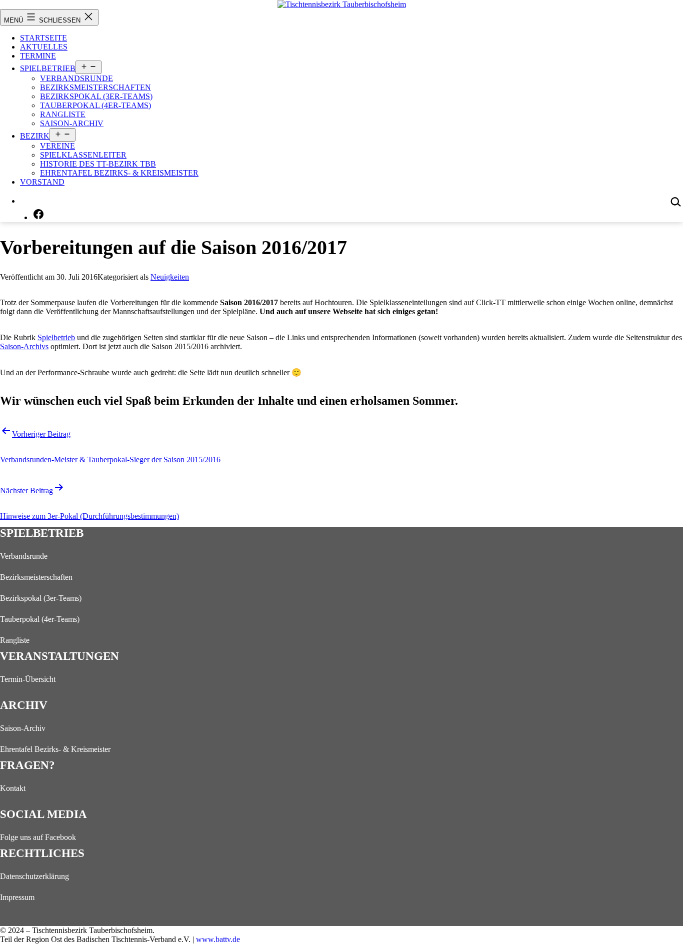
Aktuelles (44, 47)
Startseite (43, 38)
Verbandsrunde (76, 78)
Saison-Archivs (24, 346)
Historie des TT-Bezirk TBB (98, 164)
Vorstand (42, 182)
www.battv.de (218, 939)
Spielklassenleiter (83, 155)
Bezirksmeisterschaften (95, 87)
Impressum (17, 897)
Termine (38, 56)
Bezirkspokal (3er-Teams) (96, 96)
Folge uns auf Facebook (38, 837)
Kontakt (13, 788)
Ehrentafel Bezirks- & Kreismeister (119, 173)
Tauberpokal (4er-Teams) (95, 105)
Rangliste (63, 114)
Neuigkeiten (169, 277)
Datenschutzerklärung (34, 876)
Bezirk (35, 136)
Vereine (57, 146)
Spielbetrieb (48, 68)
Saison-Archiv (72, 123)
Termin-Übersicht (28, 679)
